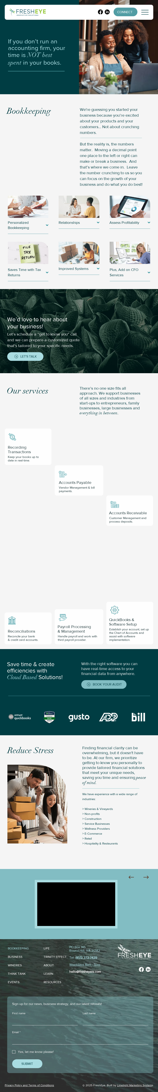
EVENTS (14, 982)
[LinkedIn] (107, 11)
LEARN (48, 973)
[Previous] (131, 877)
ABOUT (49, 965)
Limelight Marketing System (134, 1085)
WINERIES (15, 965)
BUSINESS (15, 956)
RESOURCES (52, 982)
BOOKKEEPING (18, 948)
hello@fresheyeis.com (85, 971)
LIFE (47, 948)
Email (16, 1032)
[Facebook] (100, 11)
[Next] (146, 877)
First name (19, 1013)
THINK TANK (17, 973)
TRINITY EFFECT (55, 956)
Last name (89, 1013)
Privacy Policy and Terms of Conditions (29, 1085)
